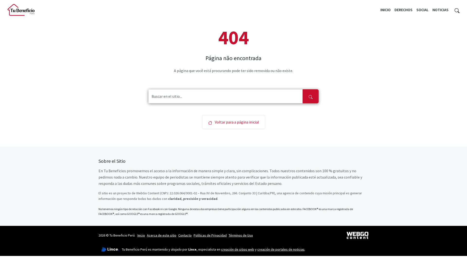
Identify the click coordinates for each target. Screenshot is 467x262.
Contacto (185, 235)
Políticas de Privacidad (210, 235)
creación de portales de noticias (281, 249)
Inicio (385, 9)
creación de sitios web (237, 249)
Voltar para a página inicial (236, 122)
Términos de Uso (241, 235)
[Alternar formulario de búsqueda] (457, 10)
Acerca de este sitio (161, 235)
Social (422, 9)
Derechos (404, 9)
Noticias (440, 9)
